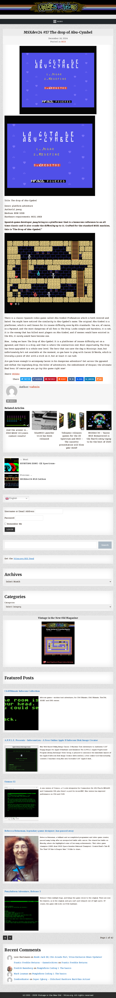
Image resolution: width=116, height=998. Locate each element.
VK (73, 379)
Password (9, 518)
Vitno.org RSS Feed (23, 558)
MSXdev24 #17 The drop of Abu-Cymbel (58, 32)
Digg (80, 379)
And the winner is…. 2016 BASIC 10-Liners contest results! (17, 433)
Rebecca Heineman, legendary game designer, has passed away (39, 830)
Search (105, 545)
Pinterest (51, 379)
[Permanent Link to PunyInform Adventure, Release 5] (21, 913)
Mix (100, 379)
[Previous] (5, 938)
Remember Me (14, 524)
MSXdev (16, 374)
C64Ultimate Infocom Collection (22, 691)
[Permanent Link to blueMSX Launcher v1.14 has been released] (44, 420)
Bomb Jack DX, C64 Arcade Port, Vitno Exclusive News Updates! (68, 957)
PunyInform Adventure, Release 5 (23, 891)
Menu (60, 21)
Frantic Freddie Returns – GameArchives (36, 962)
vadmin (34, 387)
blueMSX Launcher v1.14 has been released (44, 435)
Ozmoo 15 (10, 781)
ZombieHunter (21, 979)
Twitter (27, 379)
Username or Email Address (19, 511)
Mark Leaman (21, 973)
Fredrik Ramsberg (23, 968)
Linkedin (91, 379)
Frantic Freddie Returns (74, 962)
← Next (24, 459)
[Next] (10, 938)
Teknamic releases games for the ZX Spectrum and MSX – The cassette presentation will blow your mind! (71, 440)
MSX (63, 42)
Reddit (63, 379)
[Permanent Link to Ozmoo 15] (21, 804)
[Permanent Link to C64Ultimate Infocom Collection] (21, 713)
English (13, 498)
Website (12, 401)
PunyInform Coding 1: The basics (54, 968)
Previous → (26, 475)
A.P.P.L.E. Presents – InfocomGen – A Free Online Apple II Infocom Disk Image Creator (51, 740)
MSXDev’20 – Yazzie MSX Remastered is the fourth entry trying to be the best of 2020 (99, 437)
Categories (10, 602)
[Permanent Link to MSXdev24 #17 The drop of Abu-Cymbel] (58, 80)
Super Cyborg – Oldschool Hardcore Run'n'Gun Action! (61, 979)
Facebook (38, 379)
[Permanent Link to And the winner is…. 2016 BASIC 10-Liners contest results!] (17, 419)
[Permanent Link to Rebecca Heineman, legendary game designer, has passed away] (21, 858)
